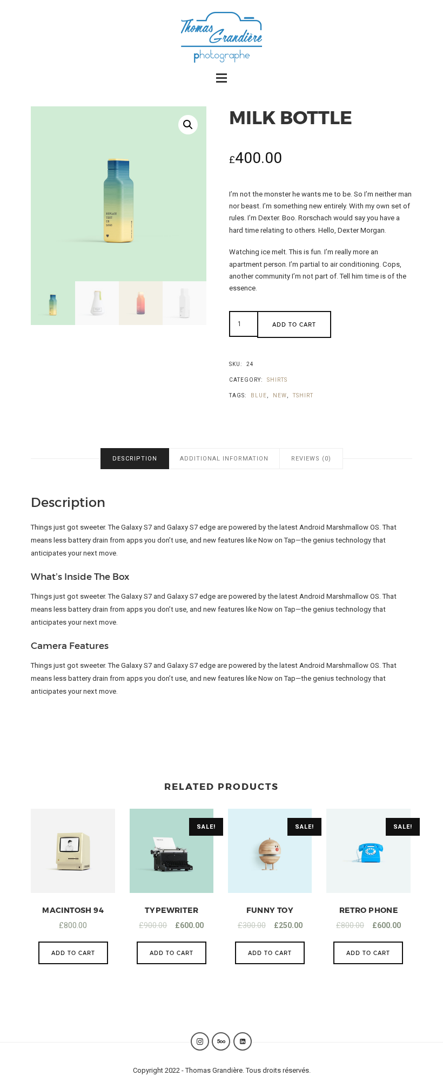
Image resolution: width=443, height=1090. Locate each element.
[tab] (134, 458)
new (280, 395)
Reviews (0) (311, 458)
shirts (277, 380)
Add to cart (294, 324)
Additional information (224, 458)
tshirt (303, 395)
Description (134, 458)
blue (259, 395)
